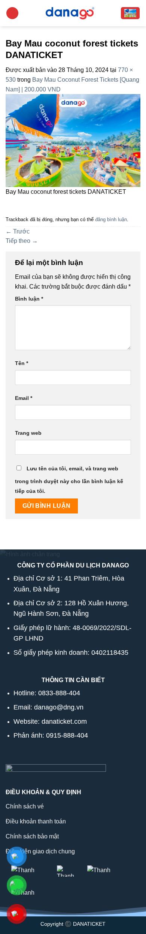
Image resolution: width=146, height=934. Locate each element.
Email (23, 398)
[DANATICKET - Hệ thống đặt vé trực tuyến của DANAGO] (69, 13)
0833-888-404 (59, 693)
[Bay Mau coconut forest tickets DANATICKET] (73, 140)
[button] (12, 13)
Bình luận (29, 299)
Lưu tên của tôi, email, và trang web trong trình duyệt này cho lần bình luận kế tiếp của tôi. (69, 480)
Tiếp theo (22, 241)
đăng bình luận (111, 219)
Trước (18, 231)
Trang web (28, 433)
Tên (21, 363)
